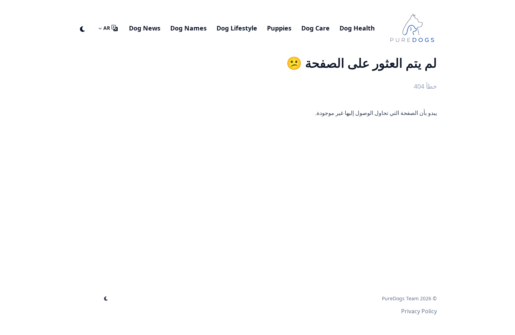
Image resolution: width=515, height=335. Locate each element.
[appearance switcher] (82, 28)
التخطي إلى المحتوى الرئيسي (393, 6)
